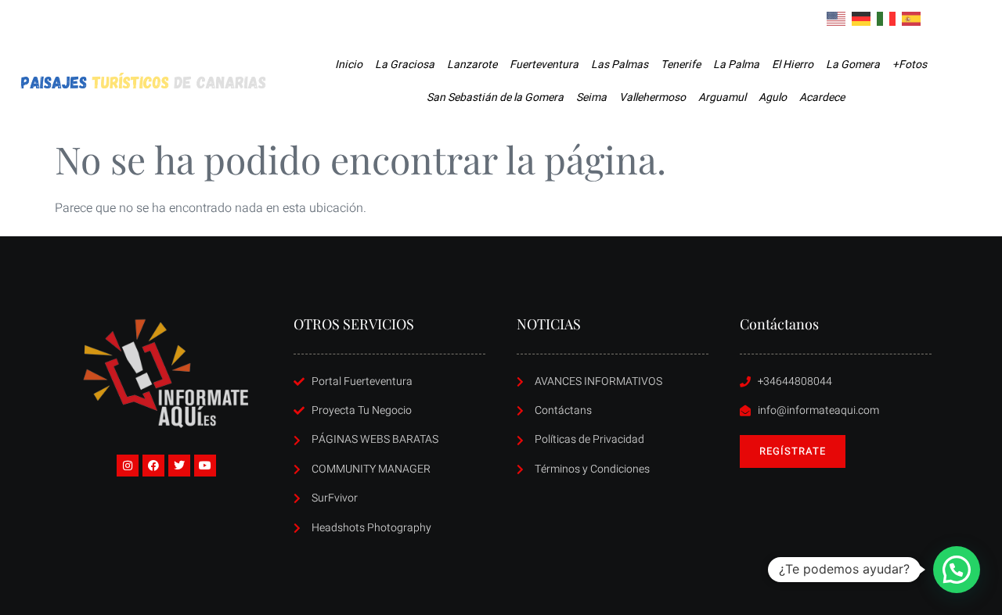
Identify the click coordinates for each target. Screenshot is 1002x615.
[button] (956, 569)
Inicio (348, 64)
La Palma (736, 64)
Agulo (773, 97)
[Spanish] (912, 18)
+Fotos (909, 64)
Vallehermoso (652, 97)
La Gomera (853, 64)
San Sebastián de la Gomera (495, 97)
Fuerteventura (544, 64)
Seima (591, 97)
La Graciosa (404, 64)
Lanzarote (472, 64)
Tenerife (681, 64)
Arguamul (722, 97)
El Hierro (792, 64)
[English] (836, 18)
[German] (861, 18)
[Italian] (886, 18)
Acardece (822, 97)
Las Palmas (619, 64)
